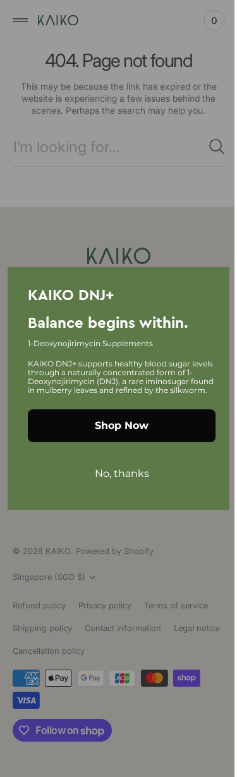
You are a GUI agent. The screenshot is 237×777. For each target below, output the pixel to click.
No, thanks (117, 478)
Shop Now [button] (117, 430)
